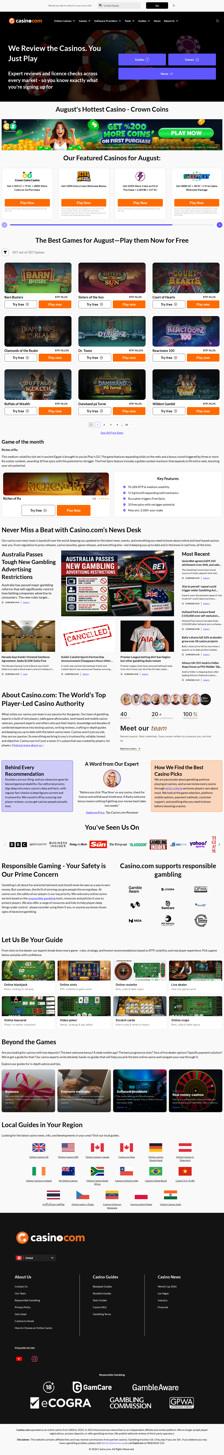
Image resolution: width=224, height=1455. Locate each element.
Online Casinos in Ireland (39, 1180)
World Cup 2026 (167, 1286)
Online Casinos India (170, 1204)
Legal (25, 674)
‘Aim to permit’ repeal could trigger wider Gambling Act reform (199, 588)
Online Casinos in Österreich (185, 1159)
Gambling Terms (102, 1314)
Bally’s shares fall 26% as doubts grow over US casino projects (202, 639)
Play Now (27, 203)
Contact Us (21, 1286)
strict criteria (174, 788)
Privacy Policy (23, 1307)
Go (157, 5)
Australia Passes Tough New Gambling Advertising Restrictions (29, 565)
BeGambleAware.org (113, 1442)
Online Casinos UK (39, 1157)
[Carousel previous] (4, 225)
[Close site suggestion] (174, 5)
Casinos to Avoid (24, 1320)
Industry (26, 602)
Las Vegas (163, 1293)
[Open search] (217, 21)
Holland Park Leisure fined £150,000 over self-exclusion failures (200, 614)
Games (189, 59)
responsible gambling (42, 898)
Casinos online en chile (126, 1180)
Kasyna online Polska (141, 1204)
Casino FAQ (99, 1307)
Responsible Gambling (27, 1300)
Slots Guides (100, 1300)
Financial (163, 1307)
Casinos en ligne (126, 1157)
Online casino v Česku (83, 1204)
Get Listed (20, 1314)
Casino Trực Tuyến (185, 1180)
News (164, 73)
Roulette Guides (102, 1293)
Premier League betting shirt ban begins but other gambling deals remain (145, 658)
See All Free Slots (112, 433)
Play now (55, 304)
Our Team (20, 1293)
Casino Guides (105, 1276)
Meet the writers (128, 748)
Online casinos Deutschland (155, 1159)
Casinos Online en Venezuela (112, 1206)
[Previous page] (91, 424)
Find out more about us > (28, 745)
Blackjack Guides (102, 1286)
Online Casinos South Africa (97, 1182)
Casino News (169, 1276)
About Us (23, 1276)
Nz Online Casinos (68, 1180)
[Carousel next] (219, 225)
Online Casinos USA (68, 1157)
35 (126, 424)
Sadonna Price (95, 812)
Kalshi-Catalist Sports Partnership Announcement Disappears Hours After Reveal (86, 659)
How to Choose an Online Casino (33, 1327)
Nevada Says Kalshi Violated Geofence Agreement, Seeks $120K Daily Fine (26, 658)
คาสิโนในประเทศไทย (53, 1204)
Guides (139, 59)
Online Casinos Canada (97, 1157)
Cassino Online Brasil (156, 1180)
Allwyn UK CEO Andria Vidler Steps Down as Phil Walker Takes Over (202, 665)
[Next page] (133, 424)
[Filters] (5, 252)
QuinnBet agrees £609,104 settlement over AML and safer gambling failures (201, 563)
